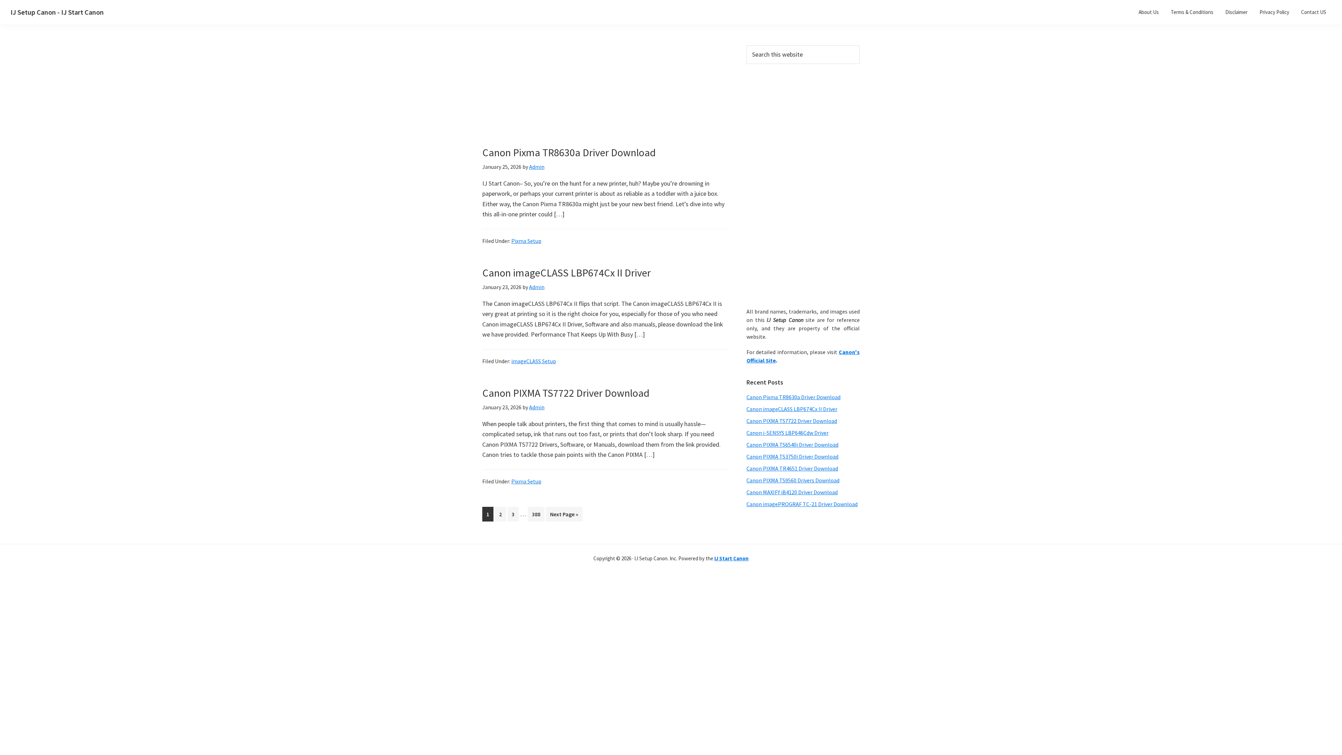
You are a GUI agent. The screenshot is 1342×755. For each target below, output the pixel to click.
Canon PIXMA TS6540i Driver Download (792, 444)
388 (537, 514)
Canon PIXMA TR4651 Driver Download (792, 468)
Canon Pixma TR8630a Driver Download (569, 152)
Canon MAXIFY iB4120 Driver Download (792, 492)
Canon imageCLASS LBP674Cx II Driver (566, 272)
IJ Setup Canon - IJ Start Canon (57, 12)
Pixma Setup (526, 240)
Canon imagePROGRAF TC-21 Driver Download (802, 504)
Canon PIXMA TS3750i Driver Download (792, 456)
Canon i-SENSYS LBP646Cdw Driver (787, 432)
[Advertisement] (604, 97)
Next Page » (564, 516)
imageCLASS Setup (533, 361)
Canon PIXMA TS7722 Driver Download (565, 393)
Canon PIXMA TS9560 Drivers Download (792, 480)
